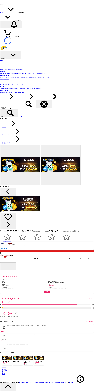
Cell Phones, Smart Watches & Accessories (22, 73)
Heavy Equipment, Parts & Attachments (34, 77)
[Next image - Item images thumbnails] (8, 225)
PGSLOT (2, 255)
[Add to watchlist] (8, 217)
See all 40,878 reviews (90, 321)
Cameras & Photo (42, 73)
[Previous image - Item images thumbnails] (8, 192)
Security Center (5, 369)
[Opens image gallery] (0, 212)
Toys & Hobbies (11, 92)
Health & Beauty (17, 92)
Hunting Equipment (3, 69)
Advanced (20, 116)
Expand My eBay (17, 20)
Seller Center (4, 370)
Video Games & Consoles (34, 73)
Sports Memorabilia (20, 84)
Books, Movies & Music (4, 92)
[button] (9, 113)
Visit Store (3, 248)
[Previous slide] (1, 360)
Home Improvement (26, 88)
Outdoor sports (15, 69)
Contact (6, 248)
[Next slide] (93, 360)
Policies (3, 371)
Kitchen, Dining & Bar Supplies (35, 88)
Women (1, 65)
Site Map (3, 374)
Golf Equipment (9, 69)
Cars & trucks (9, 62)
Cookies (51, 382)
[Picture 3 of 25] (60, 165)
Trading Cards (2, 84)
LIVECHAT (4, 373)
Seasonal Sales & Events (42, 99)
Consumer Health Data (37, 382)
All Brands (2, 99)
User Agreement (27, 382)
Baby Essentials (22, 92)
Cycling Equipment (21, 69)
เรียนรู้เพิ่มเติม (91, 298)
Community (4, 368)
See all (92, 352)
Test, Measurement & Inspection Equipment (20, 77)
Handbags (6, 65)
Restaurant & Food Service (46, 77)
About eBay (4, 367)
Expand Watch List (21, 12)
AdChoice (71, 382)
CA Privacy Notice (56, 382)
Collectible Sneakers (11, 65)
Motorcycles (14, 62)
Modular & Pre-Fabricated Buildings (6, 77)
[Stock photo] (20, 165)
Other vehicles (18, 62)
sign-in (4, 28)
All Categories (21, 99)
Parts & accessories (3, 62)
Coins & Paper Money (13, 84)
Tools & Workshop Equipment (18, 88)
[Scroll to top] (8, 387)
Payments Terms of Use (45, 382)
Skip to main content (3, 1)
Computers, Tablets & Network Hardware (7, 73)
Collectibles (7, 84)
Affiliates (3, 372)
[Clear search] (44, 104)
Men (4, 65)
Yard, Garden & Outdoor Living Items (6, 88)
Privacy (31, 382)
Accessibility (21, 382)
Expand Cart (17, 36)
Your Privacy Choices (64, 382)
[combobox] (10, 107)
